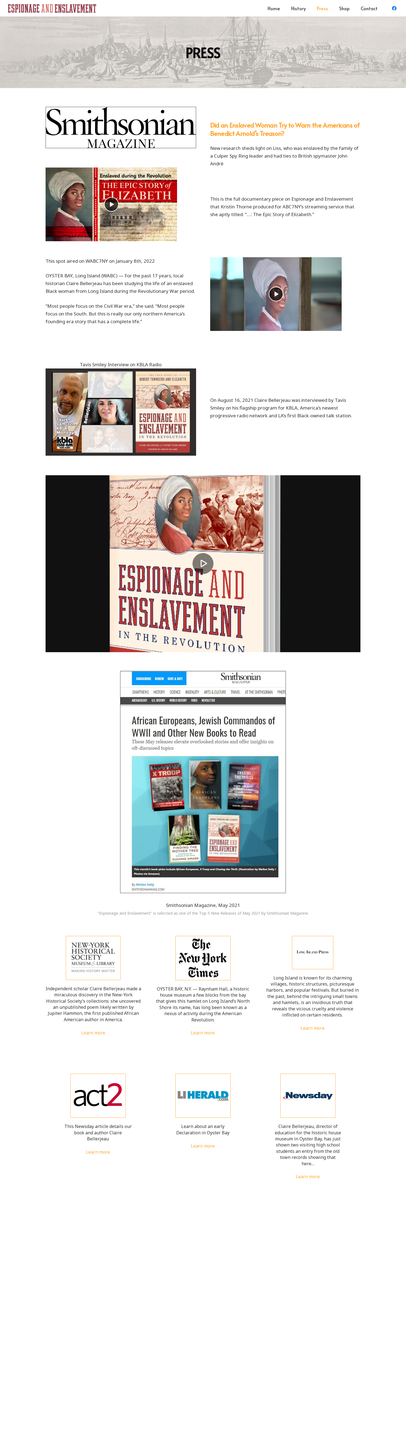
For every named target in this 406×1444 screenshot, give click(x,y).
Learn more (93, 1033)
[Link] (52, 8)
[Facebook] (394, 8)
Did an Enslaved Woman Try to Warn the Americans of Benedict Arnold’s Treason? (285, 129)
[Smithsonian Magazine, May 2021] (203, 785)
